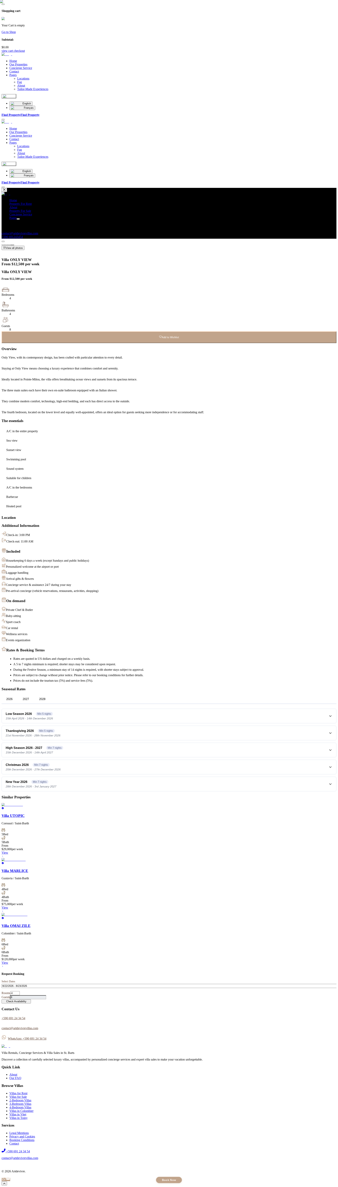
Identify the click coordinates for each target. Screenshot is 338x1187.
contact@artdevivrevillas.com (20, 1028)
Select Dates (8, 981)
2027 (26, 699)
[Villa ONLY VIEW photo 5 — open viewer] (12, 245)
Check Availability (16, 1001)
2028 (42, 699)
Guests (6, 997)
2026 (9, 699)
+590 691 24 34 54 (13, 1018)
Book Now (169, 1180)
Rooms (6, 992)
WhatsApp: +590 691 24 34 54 (27, 1038)
